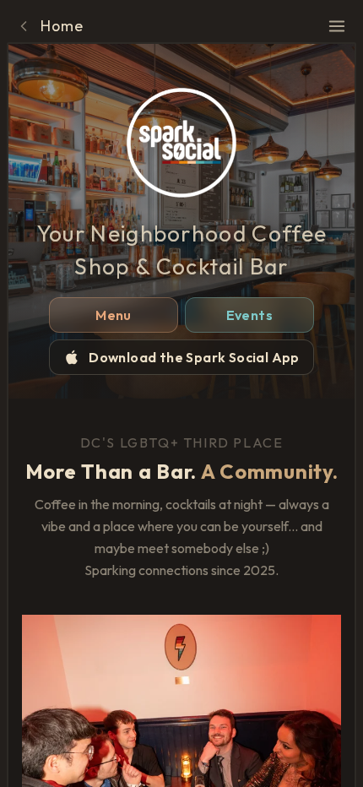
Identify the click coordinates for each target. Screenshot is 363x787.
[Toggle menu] (337, 26)
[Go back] (23, 26)
